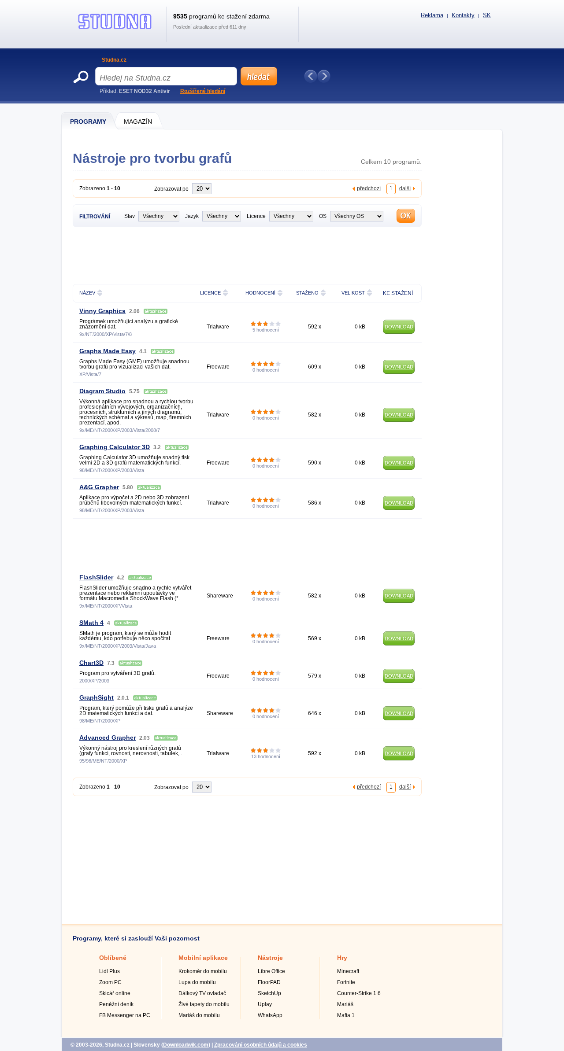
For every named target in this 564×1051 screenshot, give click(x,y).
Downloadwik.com (185, 1045)
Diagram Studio (102, 391)
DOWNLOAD (399, 326)
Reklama (432, 15)
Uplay (265, 1004)
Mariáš (345, 1004)
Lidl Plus (109, 971)
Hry (342, 957)
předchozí (369, 188)
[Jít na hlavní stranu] (115, 29)
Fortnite (346, 982)
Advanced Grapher (107, 737)
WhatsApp (270, 1015)
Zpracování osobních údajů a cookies (260, 1045)
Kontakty (463, 15)
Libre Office (271, 971)
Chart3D (91, 662)
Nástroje (270, 957)
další (405, 188)
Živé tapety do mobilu (204, 1004)
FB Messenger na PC (124, 1015)
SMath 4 (91, 622)
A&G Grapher (99, 486)
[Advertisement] (247, 254)
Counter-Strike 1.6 (359, 993)
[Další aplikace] (323, 76)
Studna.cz (114, 60)
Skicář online (114, 993)
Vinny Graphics (102, 310)
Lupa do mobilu (197, 982)
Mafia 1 (346, 1015)
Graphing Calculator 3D (114, 446)
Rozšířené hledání (202, 91)
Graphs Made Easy (107, 350)
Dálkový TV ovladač (202, 993)
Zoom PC (110, 982)
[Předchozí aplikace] (310, 76)
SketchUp (269, 993)
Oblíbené (112, 957)
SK (487, 15)
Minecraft (348, 971)
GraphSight (96, 697)
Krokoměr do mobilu (202, 971)
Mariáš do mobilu (199, 1015)
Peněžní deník (116, 1004)
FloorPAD (269, 982)
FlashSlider (96, 577)
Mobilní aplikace (203, 957)
